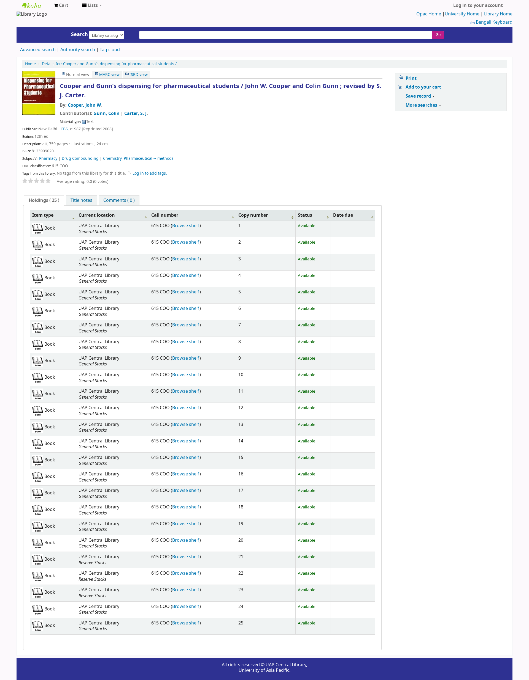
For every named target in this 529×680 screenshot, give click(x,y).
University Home (462, 14)
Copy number (253, 215)
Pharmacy (48, 158)
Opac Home (428, 14)
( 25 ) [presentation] (44, 200)
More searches (422, 105)
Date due (343, 215)
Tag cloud (110, 49)
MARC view (109, 75)
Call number (164, 215)
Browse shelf (185, 225)
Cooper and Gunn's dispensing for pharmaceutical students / (109, 64)
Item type (42, 215)
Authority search (77, 49)
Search (79, 34)
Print (411, 78)
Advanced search (38, 49)
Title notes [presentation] (81, 200)
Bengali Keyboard (493, 22)
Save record (419, 96)
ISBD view (138, 75)
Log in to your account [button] (478, 5)
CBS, (65, 129)
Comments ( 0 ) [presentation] (119, 200)
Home (30, 64)
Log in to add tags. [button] (150, 173)
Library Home (498, 14)
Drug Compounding (80, 158)
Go (438, 35)
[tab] (44, 200)
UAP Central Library (36, 5)
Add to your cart (423, 87)
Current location (97, 215)
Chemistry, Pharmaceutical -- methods (138, 158)
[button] (61, 5)
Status (305, 215)
